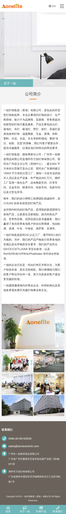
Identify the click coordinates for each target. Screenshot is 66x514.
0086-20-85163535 (19, 438)
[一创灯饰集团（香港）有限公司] (12, 6)
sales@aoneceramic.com (23, 446)
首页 (8, 511)
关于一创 (25, 511)
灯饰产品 (41, 511)
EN (54, 6)
